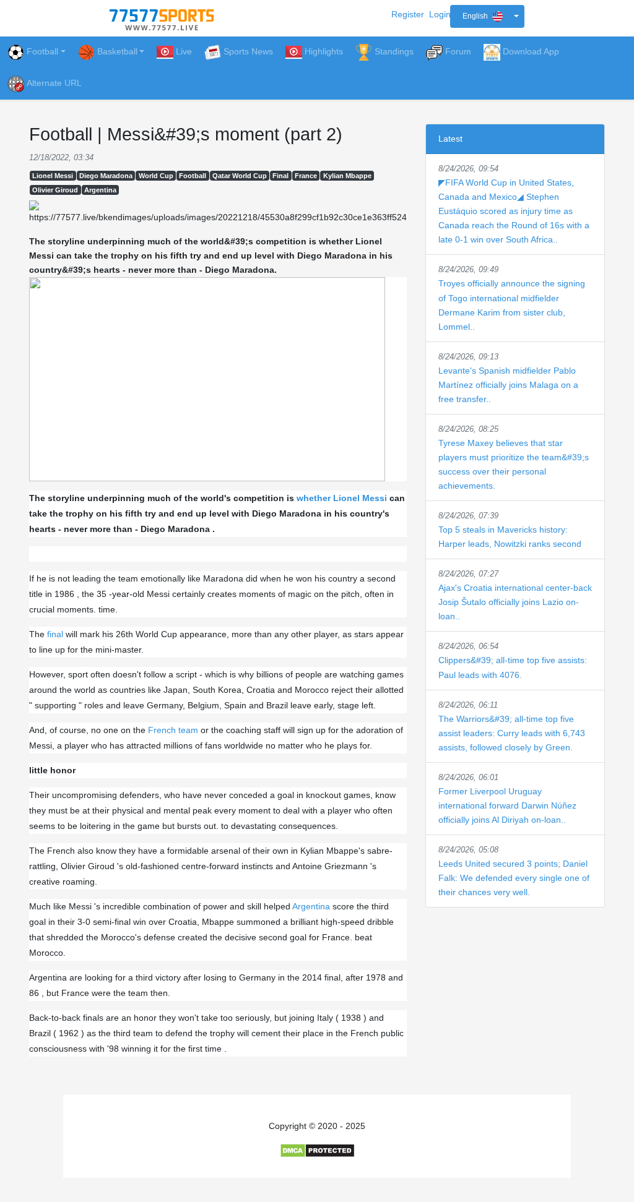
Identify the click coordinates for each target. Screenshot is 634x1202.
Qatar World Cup (239, 175)
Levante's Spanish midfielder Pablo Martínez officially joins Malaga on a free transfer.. (508, 385)
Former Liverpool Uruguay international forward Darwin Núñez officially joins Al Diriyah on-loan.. (507, 805)
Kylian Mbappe (347, 175)
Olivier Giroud (55, 190)
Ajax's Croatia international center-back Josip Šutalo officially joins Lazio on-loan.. (515, 602)
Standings (394, 51)
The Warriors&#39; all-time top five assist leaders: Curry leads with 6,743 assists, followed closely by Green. (511, 733)
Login (440, 14)
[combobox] (487, 16)
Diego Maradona (105, 175)
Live (184, 51)
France (306, 175)
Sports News (248, 51)
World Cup (156, 175)
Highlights (324, 51)
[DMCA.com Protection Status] (317, 1150)
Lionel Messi (52, 175)
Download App (531, 51)
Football (42, 51)
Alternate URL (54, 83)
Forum (458, 51)
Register (407, 14)
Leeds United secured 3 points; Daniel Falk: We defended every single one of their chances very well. (513, 878)
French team (173, 730)
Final (280, 175)
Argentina (100, 190)
